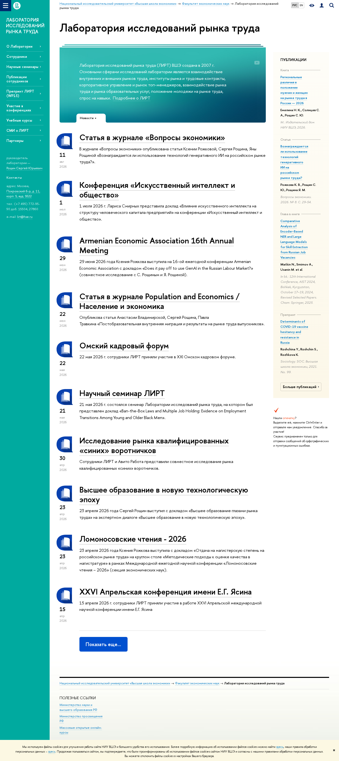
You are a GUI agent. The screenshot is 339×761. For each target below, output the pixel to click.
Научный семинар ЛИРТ (122, 393)
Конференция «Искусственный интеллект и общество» (157, 189)
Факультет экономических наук (197, 683)
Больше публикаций (299, 386)
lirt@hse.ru (25, 216)
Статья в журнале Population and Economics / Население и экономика (159, 301)
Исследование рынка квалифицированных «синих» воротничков (154, 445)
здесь (279, 747)
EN (301, 5)
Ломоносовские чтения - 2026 (132, 538)
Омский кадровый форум (124, 345)
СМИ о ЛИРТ (17, 130)
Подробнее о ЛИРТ (131, 98)
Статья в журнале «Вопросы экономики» (152, 137)
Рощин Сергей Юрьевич (24, 168)
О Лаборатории (19, 46)
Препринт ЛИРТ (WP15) (20, 93)
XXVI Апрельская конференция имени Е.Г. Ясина (165, 591)
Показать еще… (103, 644)
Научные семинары (22, 66)
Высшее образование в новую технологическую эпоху (163, 494)
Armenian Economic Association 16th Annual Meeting (156, 245)
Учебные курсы (19, 120)
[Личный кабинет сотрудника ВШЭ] (321, 5)
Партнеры (14, 140)
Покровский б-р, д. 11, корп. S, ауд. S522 (23, 194)
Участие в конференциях (18, 107)
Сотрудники (16, 56)
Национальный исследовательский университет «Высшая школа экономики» (115, 683)
